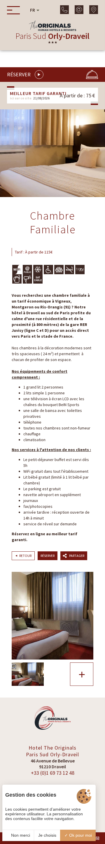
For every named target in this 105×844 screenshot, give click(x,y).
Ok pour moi (80, 835)
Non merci (20, 835)
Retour (25, 555)
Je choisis (47, 835)
